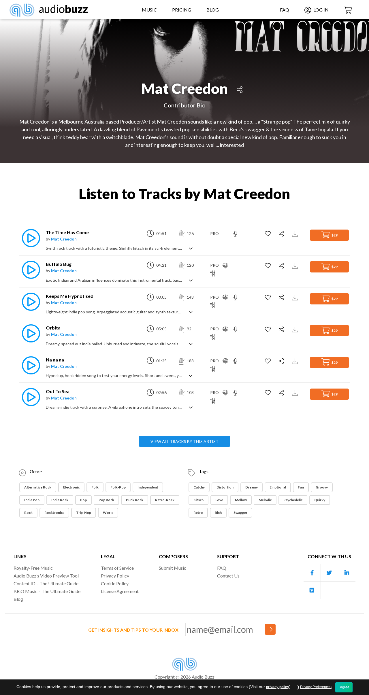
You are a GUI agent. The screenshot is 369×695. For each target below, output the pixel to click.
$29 (334, 235)
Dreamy (251, 487)
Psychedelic (292, 500)
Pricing (181, 9)
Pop (83, 500)
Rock (28, 512)
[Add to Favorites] (268, 234)
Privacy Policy (115, 575)
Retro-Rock (164, 500)
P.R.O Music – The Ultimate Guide (47, 591)
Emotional (278, 487)
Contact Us (228, 575)
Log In (320, 9)
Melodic (265, 500)
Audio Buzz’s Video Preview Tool (46, 575)
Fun (301, 487)
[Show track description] (191, 248)
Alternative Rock (37, 487)
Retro (198, 512)
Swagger (240, 512)
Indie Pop (31, 500)
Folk (95, 487)
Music (149, 9)
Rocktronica (54, 512)
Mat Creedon (64, 238)
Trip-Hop (83, 512)
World (108, 512)
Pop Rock (106, 500)
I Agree (343, 687)
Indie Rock (59, 500)
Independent (148, 487)
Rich (218, 512)
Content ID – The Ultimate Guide (46, 583)
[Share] (239, 88)
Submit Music (172, 568)
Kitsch (198, 500)
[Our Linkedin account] (346, 573)
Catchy (199, 487)
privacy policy (277, 687)
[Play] (29, 238)
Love (219, 500)
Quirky (319, 500)
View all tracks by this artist (184, 441)
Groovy (322, 487)
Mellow (241, 500)
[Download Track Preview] (295, 233)
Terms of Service (117, 568)
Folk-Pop (118, 487)
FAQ (284, 9)
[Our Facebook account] (312, 573)
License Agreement (120, 591)
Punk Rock (134, 500)
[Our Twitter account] (329, 573)
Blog (212, 9)
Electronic (71, 487)
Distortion (225, 487)
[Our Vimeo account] (312, 590)
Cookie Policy (115, 583)
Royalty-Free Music (33, 568)
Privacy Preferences (316, 687)
